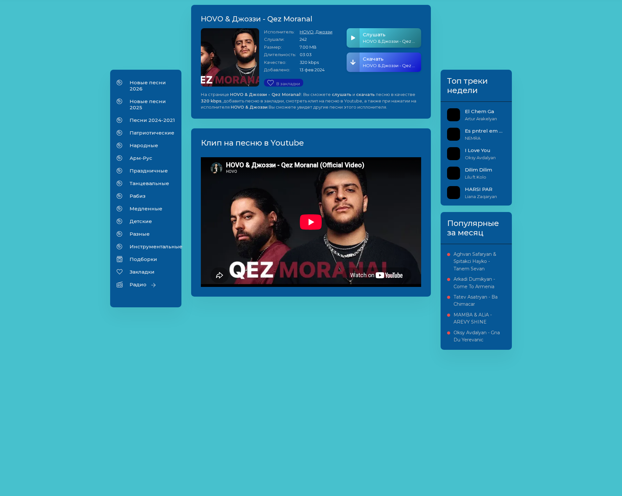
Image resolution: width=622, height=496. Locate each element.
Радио (138, 284)
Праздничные (149, 171)
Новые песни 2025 (148, 104)
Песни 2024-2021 (152, 120)
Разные (140, 234)
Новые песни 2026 (148, 85)
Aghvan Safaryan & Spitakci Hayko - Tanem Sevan (475, 261)
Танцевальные (149, 183)
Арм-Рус (141, 158)
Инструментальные (152, 246)
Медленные (146, 209)
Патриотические (152, 133)
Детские (141, 221)
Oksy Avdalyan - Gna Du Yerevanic (477, 336)
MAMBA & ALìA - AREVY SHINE (473, 318)
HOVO (307, 31)
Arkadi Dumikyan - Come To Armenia (474, 282)
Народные (144, 145)
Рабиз (137, 196)
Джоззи (324, 31)
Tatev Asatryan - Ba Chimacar (476, 300)
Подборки (143, 259)
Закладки (142, 272)
